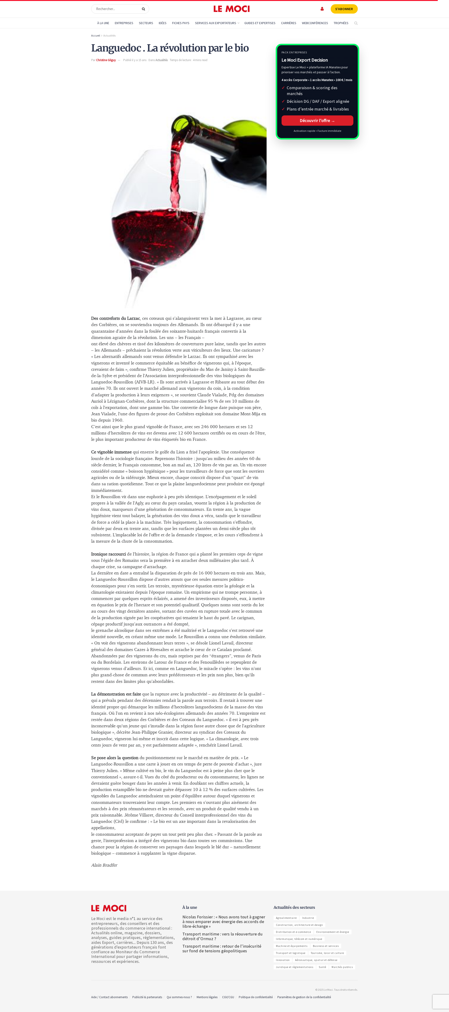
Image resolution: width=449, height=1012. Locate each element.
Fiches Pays (180, 23)
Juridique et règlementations (294, 967)
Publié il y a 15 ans (134, 60)
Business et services (326, 946)
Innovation (283, 960)
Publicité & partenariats (147, 997)
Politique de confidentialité (256, 997)
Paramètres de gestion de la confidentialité (304, 997)
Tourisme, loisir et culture (327, 953)
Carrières (288, 23)
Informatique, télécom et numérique (299, 939)
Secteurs (146, 23)
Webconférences (315, 23)
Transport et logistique (290, 953)
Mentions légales (207, 997)
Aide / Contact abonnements (109, 997)
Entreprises (124, 23)
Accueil (95, 35)
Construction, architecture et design (299, 925)
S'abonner (344, 9)
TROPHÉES (341, 23)
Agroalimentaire (286, 918)
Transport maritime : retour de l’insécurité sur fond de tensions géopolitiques (221, 948)
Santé (322, 967)
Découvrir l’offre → (317, 120)
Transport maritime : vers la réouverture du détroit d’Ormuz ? (222, 936)
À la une (103, 23)
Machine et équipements (292, 946)
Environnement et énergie (332, 932)
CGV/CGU (228, 997)
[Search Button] (144, 9)
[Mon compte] (322, 8)
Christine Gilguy (106, 60)
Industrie (308, 918)
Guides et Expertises (259, 23)
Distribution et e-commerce (293, 932)
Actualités (109, 35)
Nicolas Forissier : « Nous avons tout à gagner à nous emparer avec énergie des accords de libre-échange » (223, 921)
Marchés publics (342, 967)
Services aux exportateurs (215, 23)
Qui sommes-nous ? (179, 997)
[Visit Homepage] (232, 8)
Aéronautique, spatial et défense (316, 960)
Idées (163, 23)
